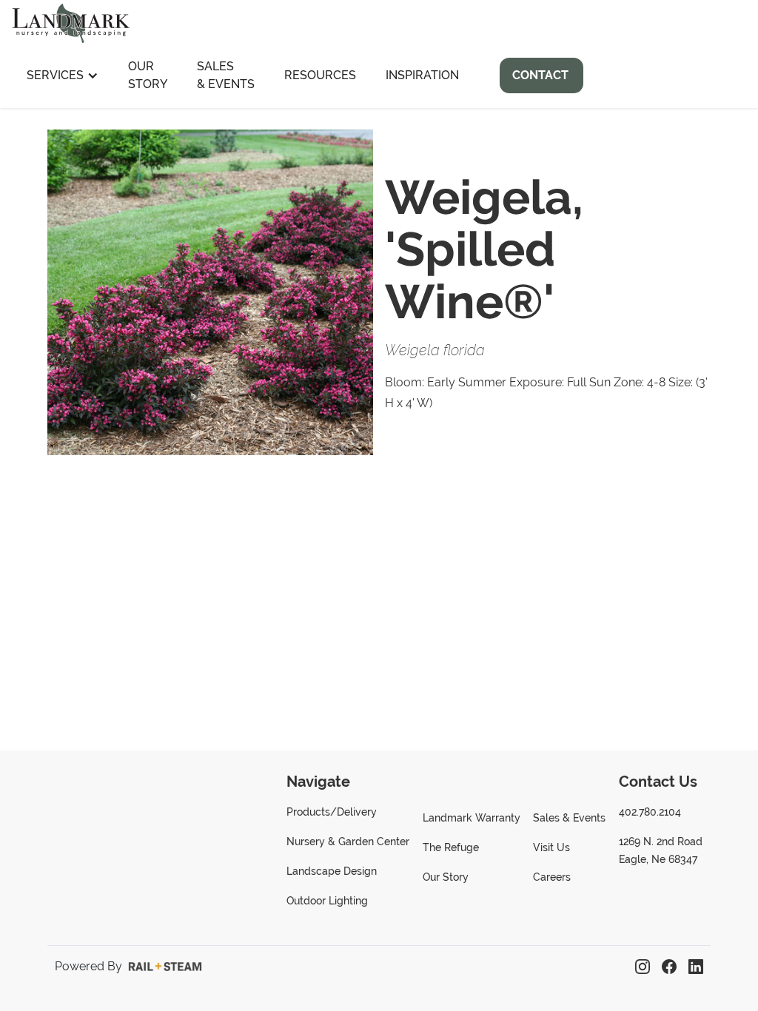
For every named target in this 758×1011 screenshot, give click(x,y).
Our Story (147, 75)
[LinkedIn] (695, 966)
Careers (552, 877)
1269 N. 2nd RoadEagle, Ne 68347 (660, 850)
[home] (71, 21)
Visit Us (551, 847)
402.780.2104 (650, 812)
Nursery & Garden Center (347, 841)
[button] (62, 75)
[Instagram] (642, 966)
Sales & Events (226, 75)
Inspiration (422, 75)
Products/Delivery (331, 812)
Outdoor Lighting (327, 901)
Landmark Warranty (471, 818)
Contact (540, 75)
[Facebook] (669, 966)
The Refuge (451, 847)
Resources (320, 75)
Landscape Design (331, 871)
